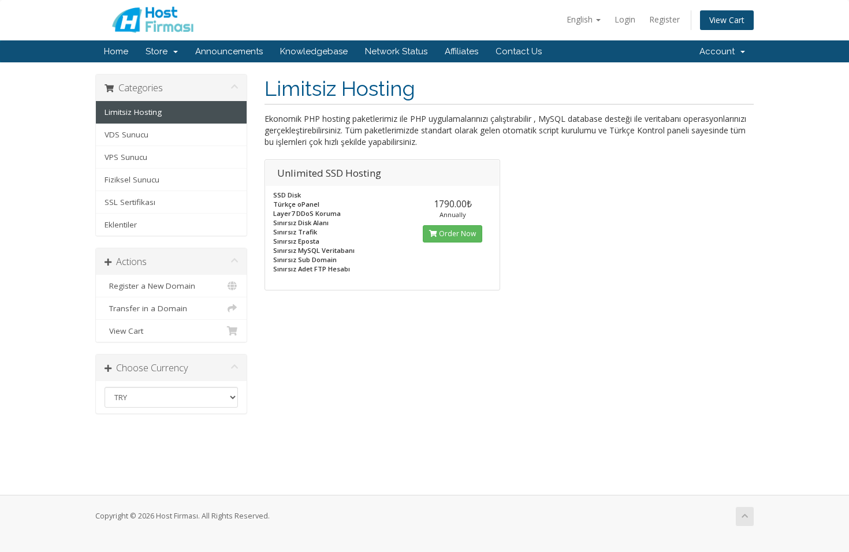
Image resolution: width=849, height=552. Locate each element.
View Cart (726, 19)
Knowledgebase (314, 51)
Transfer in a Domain (146, 308)
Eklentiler (121, 224)
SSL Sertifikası (130, 202)
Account (719, 51)
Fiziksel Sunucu (132, 179)
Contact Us (519, 51)
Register (664, 19)
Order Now (456, 233)
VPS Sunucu (126, 157)
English (581, 19)
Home (116, 51)
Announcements (229, 51)
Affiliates (461, 51)
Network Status (396, 51)
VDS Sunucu (126, 134)
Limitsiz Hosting (133, 112)
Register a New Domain (150, 286)
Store (159, 51)
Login (625, 19)
